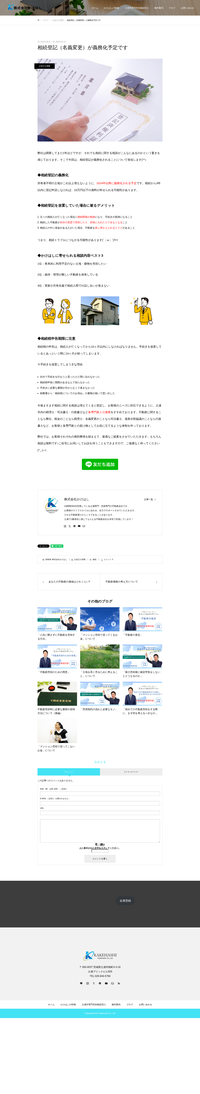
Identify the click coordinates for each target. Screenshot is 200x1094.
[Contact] (83, 526)
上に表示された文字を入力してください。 (100, 848)
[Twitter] (69, 526)
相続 (94, 559)
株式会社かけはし (76, 499)
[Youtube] (79, 526)
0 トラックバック (131, 772)
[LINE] (81, 983)
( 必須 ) (53, 789)
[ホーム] (38, 20)
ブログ (172, 8)
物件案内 (158, 8)
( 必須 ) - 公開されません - (55, 798)
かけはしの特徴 (111, 8)
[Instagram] (65, 526)
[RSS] (118, 983)
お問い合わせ (187, 8)
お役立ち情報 (44, 66)
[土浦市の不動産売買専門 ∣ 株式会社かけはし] (24, 8)
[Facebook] (74, 526)
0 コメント (69, 772)
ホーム (95, 8)
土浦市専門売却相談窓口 (137, 8)
